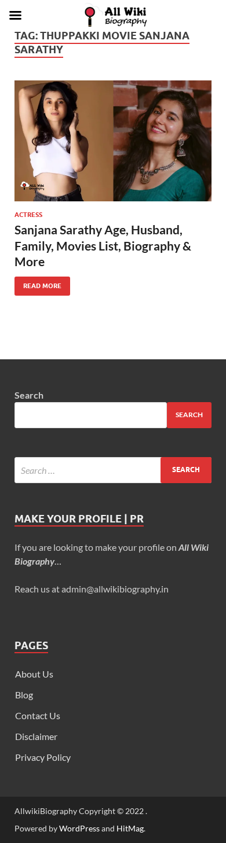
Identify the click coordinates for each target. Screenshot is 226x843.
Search (28, 394)
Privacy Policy (43, 757)
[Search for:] (113, 470)
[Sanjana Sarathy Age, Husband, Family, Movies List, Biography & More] (113, 140)
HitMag (130, 828)
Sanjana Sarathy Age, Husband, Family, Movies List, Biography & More (102, 245)
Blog (24, 694)
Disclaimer (36, 736)
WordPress (79, 828)
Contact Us (37, 715)
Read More (37, 283)
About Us (34, 673)
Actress (28, 215)
